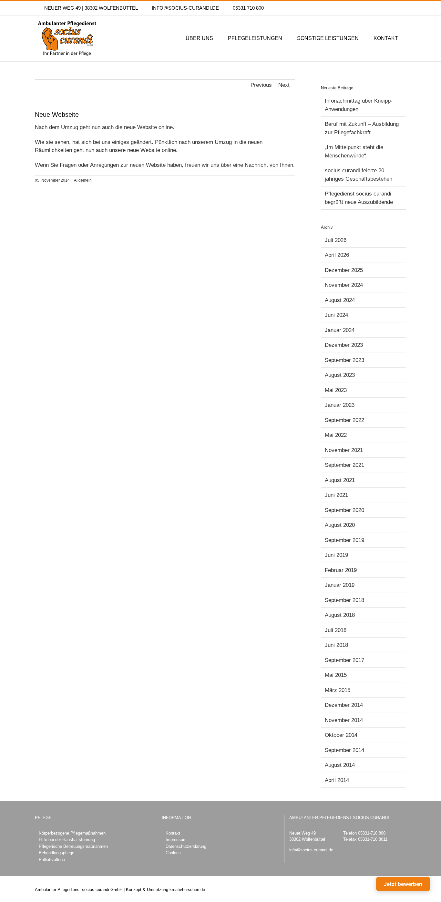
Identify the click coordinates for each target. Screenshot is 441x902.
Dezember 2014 (344, 705)
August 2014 (340, 765)
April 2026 (337, 255)
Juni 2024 (336, 315)
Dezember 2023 (344, 345)
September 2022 (344, 420)
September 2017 (344, 660)
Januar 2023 (339, 405)
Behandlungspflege (56, 852)
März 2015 (337, 690)
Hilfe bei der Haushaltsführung (67, 839)
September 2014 (344, 750)
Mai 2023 (336, 390)
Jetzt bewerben (403, 884)
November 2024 (344, 285)
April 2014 (337, 780)
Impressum (176, 839)
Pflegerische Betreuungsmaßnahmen (73, 846)
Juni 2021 (336, 495)
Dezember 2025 (344, 270)
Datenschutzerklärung (186, 846)
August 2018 (340, 615)
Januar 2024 (339, 330)
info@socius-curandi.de (311, 849)
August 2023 (340, 375)
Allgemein (83, 180)
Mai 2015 (336, 675)
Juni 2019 (336, 555)
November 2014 (344, 720)
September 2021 (344, 465)
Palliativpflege (52, 859)
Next (284, 85)
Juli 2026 (335, 240)
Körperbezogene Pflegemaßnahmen (72, 833)
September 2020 (344, 510)
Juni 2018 (336, 645)
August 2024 (340, 300)
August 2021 (340, 480)
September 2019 (344, 540)
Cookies (173, 852)
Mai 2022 (336, 435)
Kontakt (173, 833)
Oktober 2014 (341, 735)
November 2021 (344, 450)
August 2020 (340, 525)
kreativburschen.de (187, 889)
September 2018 (344, 600)
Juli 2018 (335, 630)
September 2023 (344, 360)
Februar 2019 (341, 570)
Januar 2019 (339, 585)
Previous (261, 85)
